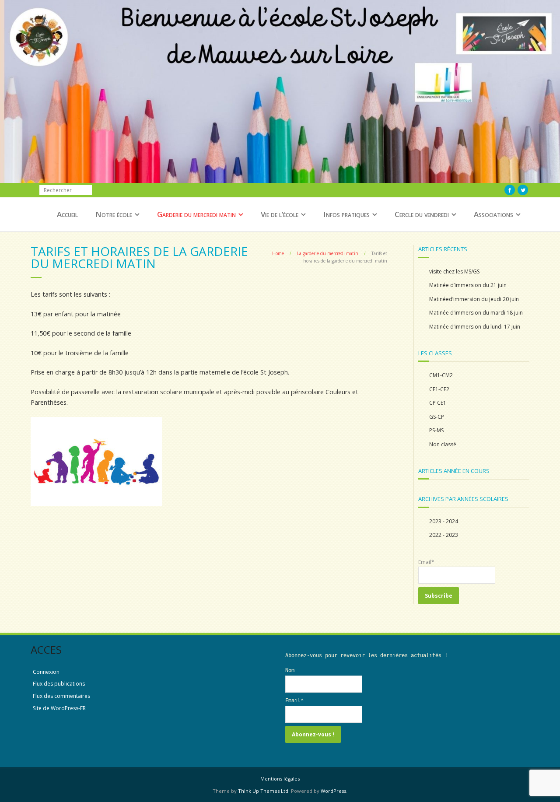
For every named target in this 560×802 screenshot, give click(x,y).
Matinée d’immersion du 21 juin (468, 285)
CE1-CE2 (439, 389)
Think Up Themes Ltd (263, 791)
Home (278, 253)
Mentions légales (280, 778)
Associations (493, 214)
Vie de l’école (279, 214)
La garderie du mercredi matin (327, 253)
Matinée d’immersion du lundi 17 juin (474, 326)
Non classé (442, 444)
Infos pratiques (346, 214)
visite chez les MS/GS (454, 271)
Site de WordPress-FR (59, 708)
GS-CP (436, 416)
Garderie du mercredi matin (196, 214)
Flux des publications (59, 683)
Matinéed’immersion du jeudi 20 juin (474, 299)
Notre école (113, 214)
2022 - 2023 (443, 535)
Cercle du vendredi (422, 214)
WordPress (333, 791)
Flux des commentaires (61, 696)
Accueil (67, 214)
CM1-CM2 (441, 375)
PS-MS (436, 430)
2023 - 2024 (443, 521)
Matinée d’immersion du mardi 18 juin (476, 312)
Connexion (46, 672)
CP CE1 (437, 402)
